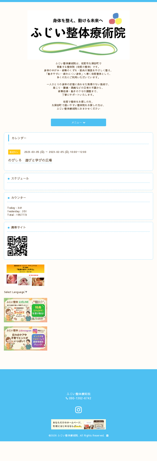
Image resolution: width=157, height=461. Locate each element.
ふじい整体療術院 (68, 435)
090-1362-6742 (80, 398)
